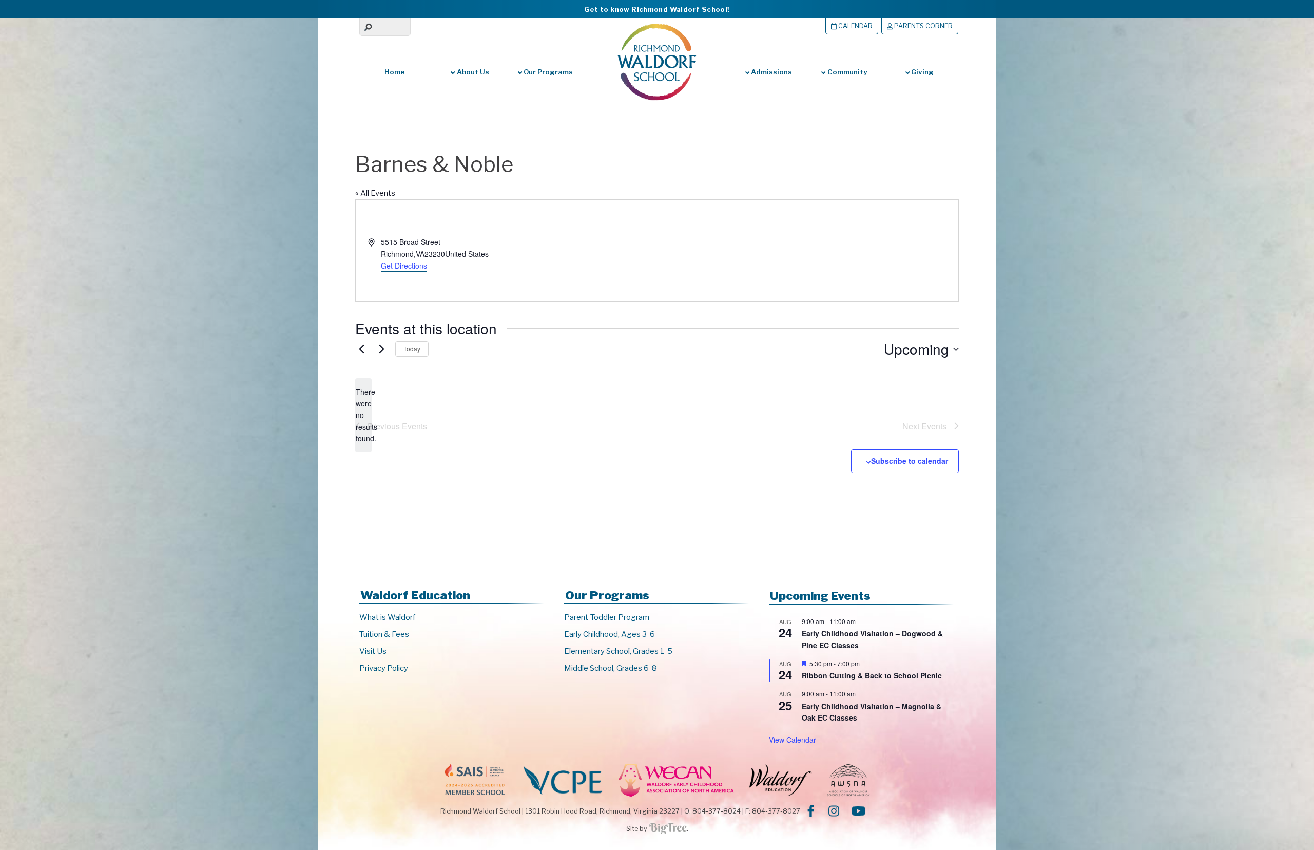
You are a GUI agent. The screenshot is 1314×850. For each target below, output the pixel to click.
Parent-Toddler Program (606, 617)
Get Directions (404, 265)
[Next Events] (381, 349)
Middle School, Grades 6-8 (610, 668)
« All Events (375, 193)
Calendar (855, 26)
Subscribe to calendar (909, 461)
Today (411, 348)
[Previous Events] (361, 349)
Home (394, 72)
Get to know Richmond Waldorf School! (656, 9)
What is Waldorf (387, 617)
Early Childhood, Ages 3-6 (609, 634)
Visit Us (373, 651)
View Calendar (792, 739)
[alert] (363, 415)
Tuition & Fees (384, 634)
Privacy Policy (383, 668)
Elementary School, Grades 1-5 (618, 651)
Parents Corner (923, 26)
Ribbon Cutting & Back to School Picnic (872, 675)
